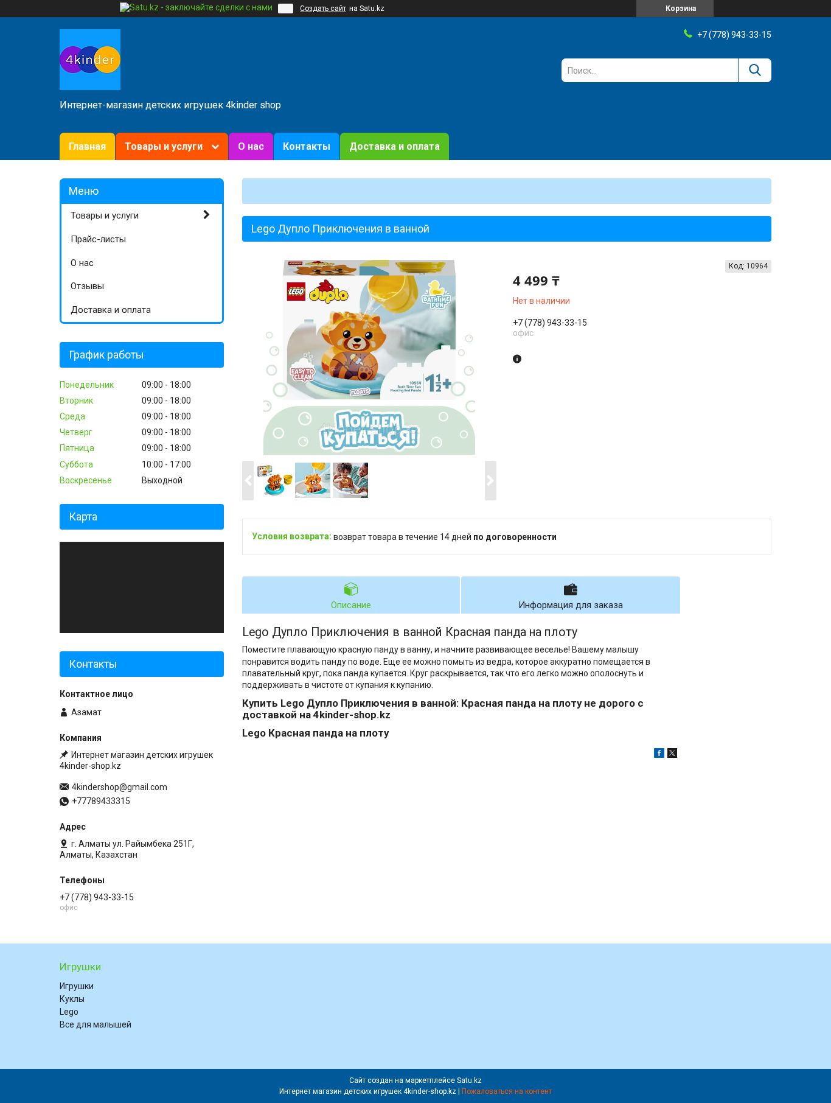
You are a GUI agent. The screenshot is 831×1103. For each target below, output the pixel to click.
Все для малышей (95, 1024)
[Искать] (754, 70)
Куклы (72, 999)
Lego (69, 1012)
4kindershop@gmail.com (119, 787)
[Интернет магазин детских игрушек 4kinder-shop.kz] (90, 59)
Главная (87, 146)
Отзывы (87, 286)
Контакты (306, 146)
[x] (672, 755)
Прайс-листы (98, 239)
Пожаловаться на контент (507, 1091)
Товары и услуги (164, 146)
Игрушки (77, 986)
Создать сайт (323, 8)
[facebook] (659, 755)
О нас (251, 146)
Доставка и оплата (394, 146)
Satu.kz (469, 1080)
